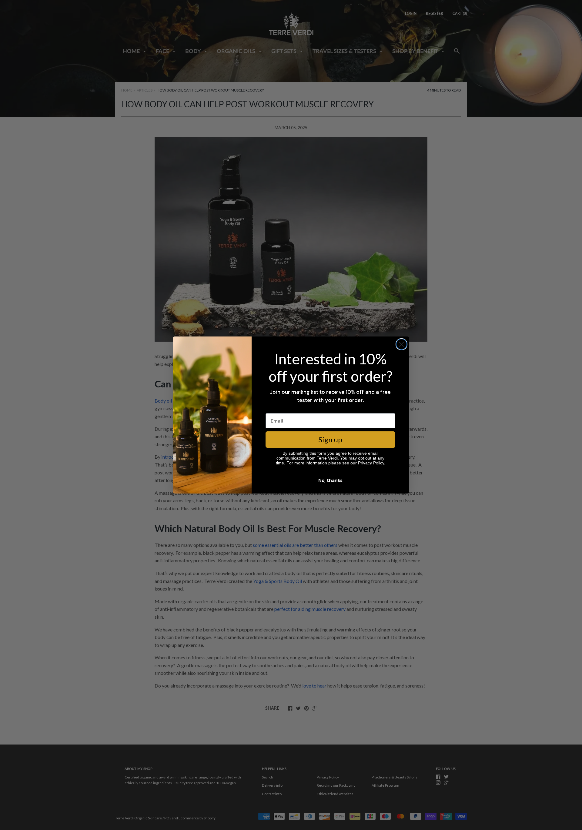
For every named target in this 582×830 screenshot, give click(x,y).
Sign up (330, 439)
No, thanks (330, 480)
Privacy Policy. (371, 462)
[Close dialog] (401, 344)
